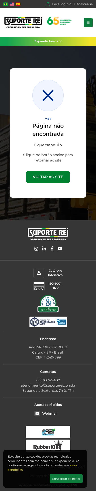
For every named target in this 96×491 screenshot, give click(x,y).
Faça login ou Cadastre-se (72, 4)
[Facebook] (52, 249)
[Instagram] (36, 249)
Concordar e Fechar (66, 478)
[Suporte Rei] (38, 22)
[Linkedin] (44, 249)
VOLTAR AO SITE (48, 177)
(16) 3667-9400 (48, 380)
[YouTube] (60, 249)
